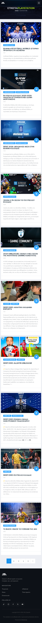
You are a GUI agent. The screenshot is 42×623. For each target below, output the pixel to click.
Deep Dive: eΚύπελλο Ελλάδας (17, 475)
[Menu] (39, 3)
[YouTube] (22, 604)
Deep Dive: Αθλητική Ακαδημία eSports (17, 308)
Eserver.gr (24, 620)
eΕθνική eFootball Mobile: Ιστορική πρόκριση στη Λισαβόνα (21, 49)
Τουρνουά (5, 589)
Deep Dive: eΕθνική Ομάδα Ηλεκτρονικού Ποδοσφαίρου (16, 420)
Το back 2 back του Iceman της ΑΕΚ (20, 529)
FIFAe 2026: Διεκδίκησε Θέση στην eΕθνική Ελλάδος (18, 148)
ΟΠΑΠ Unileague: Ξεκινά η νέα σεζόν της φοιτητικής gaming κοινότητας (20, 255)
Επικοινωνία (5, 595)
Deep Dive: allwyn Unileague (17, 363)
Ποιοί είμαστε (26, 592)
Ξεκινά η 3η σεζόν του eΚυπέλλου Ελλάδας (19, 201)
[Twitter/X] (18, 604)
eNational (25, 589)
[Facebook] (13, 604)
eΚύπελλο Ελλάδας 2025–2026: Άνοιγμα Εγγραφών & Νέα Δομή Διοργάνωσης (17, 97)
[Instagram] (8, 604)
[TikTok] (3, 604)
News (3, 592)
